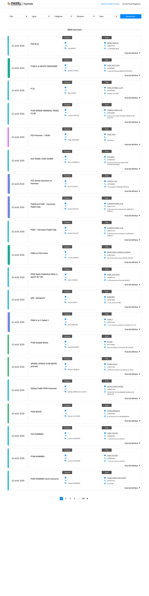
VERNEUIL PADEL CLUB (114, 110)
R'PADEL (110, 342)
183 (83, 498)
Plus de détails (131, 53)
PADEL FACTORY (112, 433)
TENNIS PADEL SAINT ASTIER (116, 478)
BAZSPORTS (111, 297)
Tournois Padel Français (110, 4)
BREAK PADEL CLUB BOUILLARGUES (118, 252)
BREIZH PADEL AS (113, 43)
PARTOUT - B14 (112, 181)
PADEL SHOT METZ (113, 275)
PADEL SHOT (111, 134)
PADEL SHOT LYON (113, 65)
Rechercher (130, 16)
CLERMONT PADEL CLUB (115, 204)
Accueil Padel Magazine (131, 4)
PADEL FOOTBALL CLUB (115, 88)
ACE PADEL (110, 157)
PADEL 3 (110, 319)
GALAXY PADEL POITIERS (115, 386)
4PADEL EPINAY (112, 364)
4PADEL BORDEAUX (113, 411)
